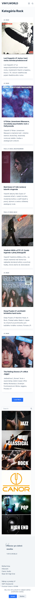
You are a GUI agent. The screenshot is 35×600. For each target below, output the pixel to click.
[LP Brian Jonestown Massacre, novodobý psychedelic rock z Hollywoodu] (17, 101)
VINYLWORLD (10, 3)
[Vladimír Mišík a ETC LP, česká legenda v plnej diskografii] (17, 230)
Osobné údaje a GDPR (10, 586)
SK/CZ (15, 212)
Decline (22, 596)
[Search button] (31, 409)
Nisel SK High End (8, 574)
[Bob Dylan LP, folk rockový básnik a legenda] (17, 167)
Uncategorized (19, 149)
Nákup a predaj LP (8, 581)
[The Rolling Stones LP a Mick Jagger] (17, 352)
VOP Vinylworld (7, 584)
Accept (13, 596)
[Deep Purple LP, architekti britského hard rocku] (17, 291)
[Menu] (29, 3)
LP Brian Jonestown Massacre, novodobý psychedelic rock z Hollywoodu (16, 123)
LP (4, 20)
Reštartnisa (6, 566)
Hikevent (5, 569)
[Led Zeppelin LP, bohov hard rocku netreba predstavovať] (17, 38)
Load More (17, 400)
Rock (7, 20)
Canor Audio (6, 571)
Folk (5, 149)
